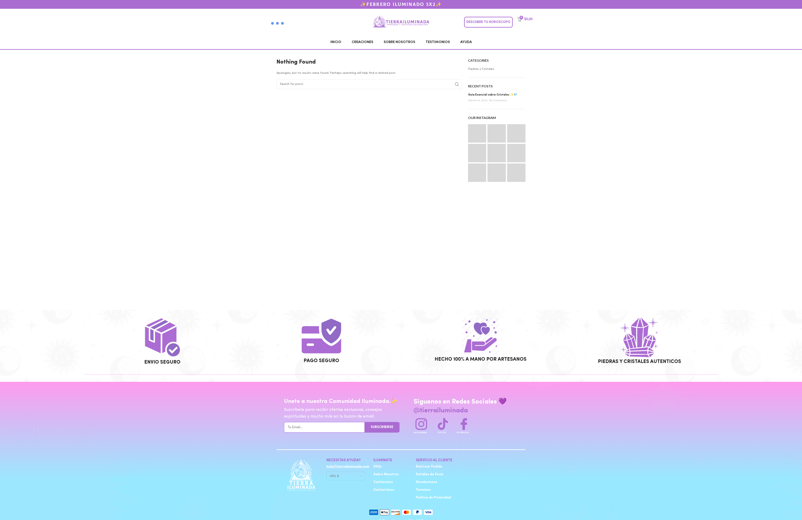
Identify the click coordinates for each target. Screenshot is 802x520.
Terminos (423, 490)
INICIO (335, 42)
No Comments (498, 100)
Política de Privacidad (433, 497)
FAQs (377, 466)
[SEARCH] (457, 84)
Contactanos (383, 490)
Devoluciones (426, 482)
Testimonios (438, 42)
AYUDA (466, 42)
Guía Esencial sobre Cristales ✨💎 (492, 94)
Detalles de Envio (429, 474)
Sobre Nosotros (399, 42)
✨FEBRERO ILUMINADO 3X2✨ (401, 4)
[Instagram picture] (477, 133)
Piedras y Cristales (481, 69)
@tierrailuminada (441, 410)
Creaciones (362, 42)
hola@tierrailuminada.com (347, 466)
